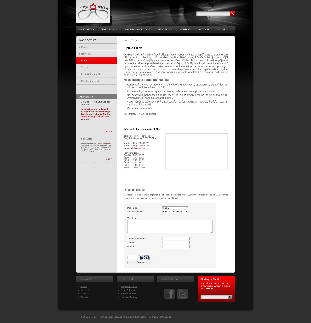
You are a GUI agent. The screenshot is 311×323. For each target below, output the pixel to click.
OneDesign (166, 317)
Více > (109, 131)
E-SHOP (221, 29)
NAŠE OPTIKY (86, 29)
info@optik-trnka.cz (140, 148)
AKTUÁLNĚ (204, 29)
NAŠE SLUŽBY (165, 29)
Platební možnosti (90, 81)
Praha (84, 47)
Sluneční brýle (128, 290)
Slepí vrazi (107, 143)
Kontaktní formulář (90, 74)
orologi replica (207, 291)
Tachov (84, 67)
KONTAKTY (186, 29)
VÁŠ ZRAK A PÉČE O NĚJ (138, 29)
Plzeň (134, 40)
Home (126, 40)
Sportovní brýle (129, 293)
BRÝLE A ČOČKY (109, 29)
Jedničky (153, 317)
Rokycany (86, 53)
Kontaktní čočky (129, 297)
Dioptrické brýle (129, 286)
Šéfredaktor (141, 317)
